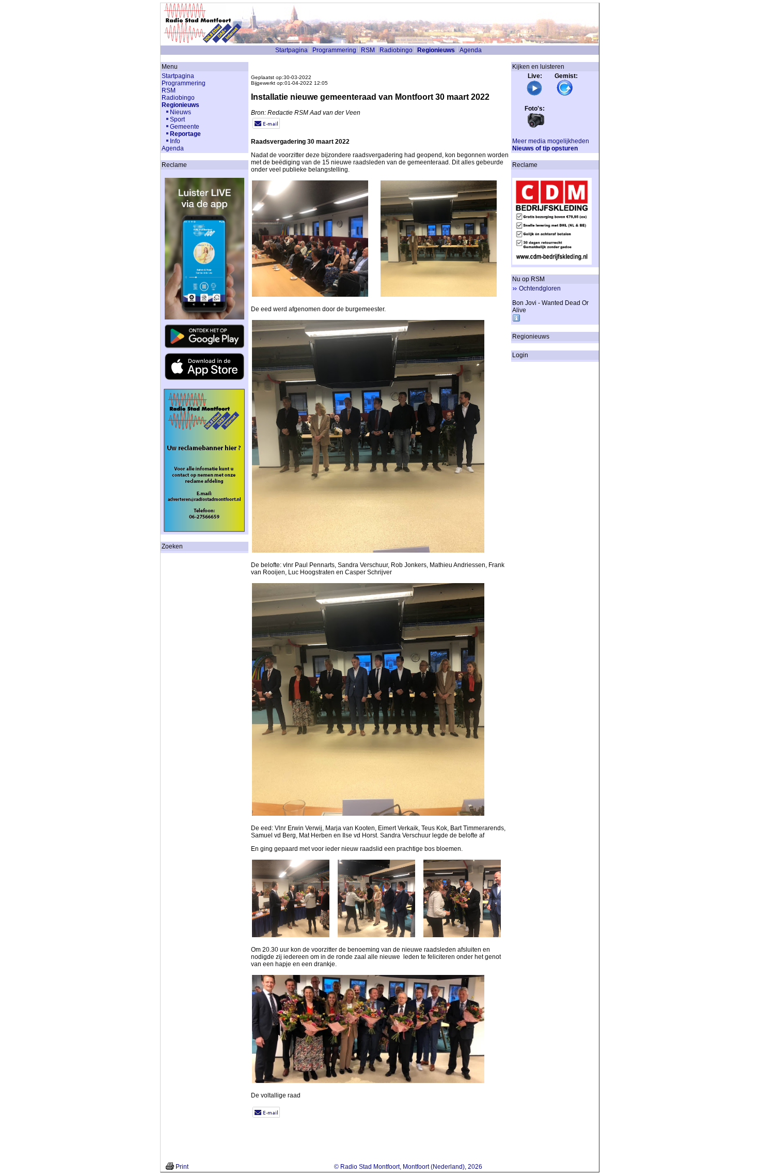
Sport (177, 119)
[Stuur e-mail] (266, 126)
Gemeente (184, 126)
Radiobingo (396, 50)
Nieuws (180, 112)
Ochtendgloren (540, 288)
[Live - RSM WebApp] (534, 94)
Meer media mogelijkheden (550, 141)
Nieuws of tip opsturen (545, 148)
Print (182, 1166)
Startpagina (291, 50)
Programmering (334, 50)
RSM (368, 50)
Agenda (471, 50)
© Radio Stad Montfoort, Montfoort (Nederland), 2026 (408, 1166)
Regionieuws (436, 50)
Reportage (185, 134)
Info (175, 141)
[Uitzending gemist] (565, 94)
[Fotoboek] (536, 126)
